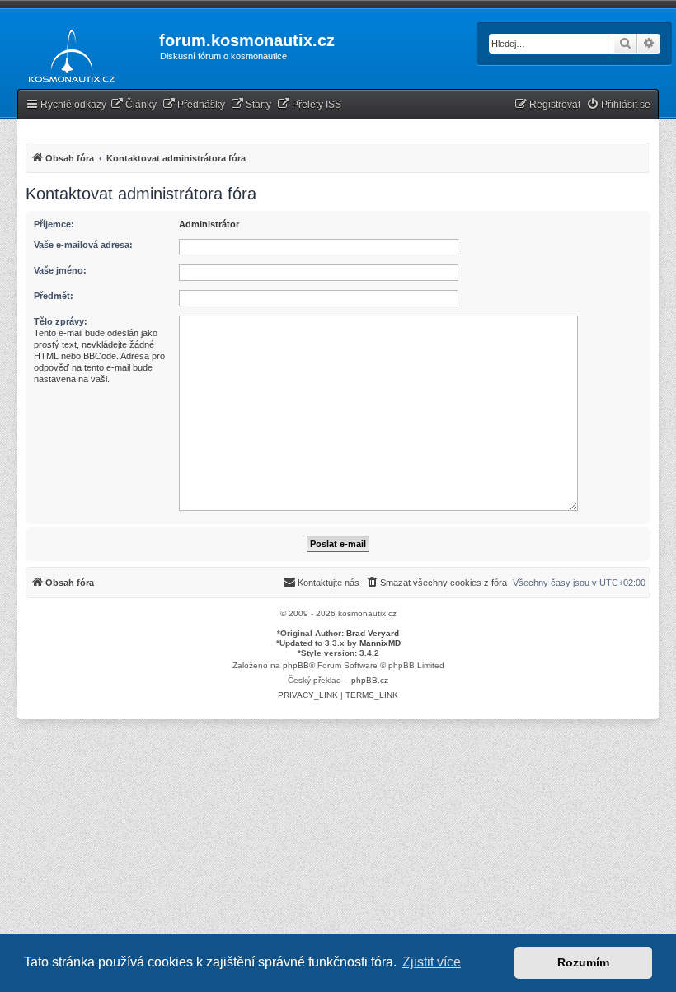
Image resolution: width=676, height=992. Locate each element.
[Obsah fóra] (67, 53)
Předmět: (53, 296)
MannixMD (380, 643)
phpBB (296, 665)
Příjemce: (54, 224)
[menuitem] (133, 105)
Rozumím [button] (583, 962)
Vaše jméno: (60, 270)
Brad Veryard (372, 633)
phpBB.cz (369, 680)
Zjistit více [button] (431, 962)
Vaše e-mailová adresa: (83, 245)
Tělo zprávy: (60, 321)
